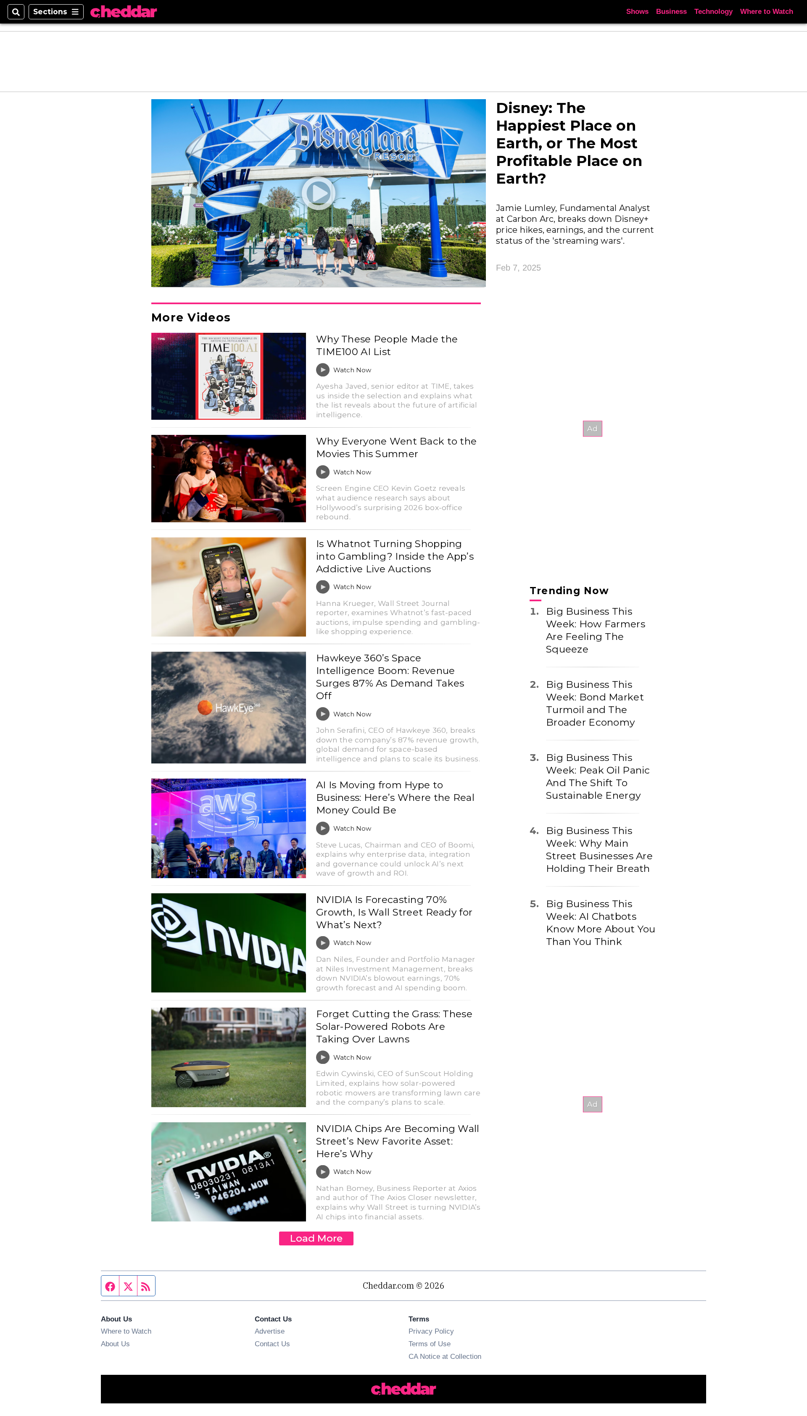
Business (671, 11)
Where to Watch (766, 11)
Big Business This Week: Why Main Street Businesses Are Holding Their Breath (599, 849)
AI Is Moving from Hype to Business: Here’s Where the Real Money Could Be (395, 797)
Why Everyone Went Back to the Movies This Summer (396, 447)
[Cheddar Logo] (123, 12)
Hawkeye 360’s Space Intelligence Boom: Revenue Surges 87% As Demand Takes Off (390, 677)
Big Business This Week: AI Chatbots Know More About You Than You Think (600, 923)
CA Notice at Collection (445, 1356)
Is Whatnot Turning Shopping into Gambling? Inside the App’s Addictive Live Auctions (395, 556)
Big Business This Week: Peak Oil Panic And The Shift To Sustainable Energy (598, 776)
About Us (115, 1344)
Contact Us (272, 1344)
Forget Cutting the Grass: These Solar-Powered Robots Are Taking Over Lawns (394, 1026)
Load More (316, 1238)
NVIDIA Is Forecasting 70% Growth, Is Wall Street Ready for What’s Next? (394, 912)
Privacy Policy (431, 1331)
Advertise (270, 1331)
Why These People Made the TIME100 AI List (387, 345)
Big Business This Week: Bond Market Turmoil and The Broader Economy (595, 703)
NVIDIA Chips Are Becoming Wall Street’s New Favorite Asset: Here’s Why (398, 1141)
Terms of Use (430, 1344)
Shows (637, 11)
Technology (713, 11)
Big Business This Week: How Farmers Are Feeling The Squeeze (595, 630)
